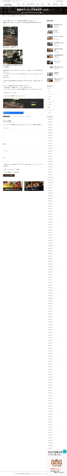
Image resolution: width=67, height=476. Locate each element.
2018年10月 (50, 245)
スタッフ (50, 91)
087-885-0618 (60, 1)
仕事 (50, 96)
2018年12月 (50, 240)
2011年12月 (50, 437)
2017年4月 (50, 285)
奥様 (29, 116)
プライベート (15, 116)
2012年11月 (50, 408)
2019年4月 (50, 229)
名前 (4, 144)
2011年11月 (50, 440)
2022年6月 (50, 166)
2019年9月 (50, 222)
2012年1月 (50, 435)
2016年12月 (50, 293)
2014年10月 (50, 356)
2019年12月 (50, 214)
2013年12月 (50, 374)
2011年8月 (50, 448)
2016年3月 (50, 316)
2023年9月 (50, 148)
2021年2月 (50, 190)
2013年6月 (50, 390)
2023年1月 (50, 153)
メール (5, 150)
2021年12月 (50, 177)
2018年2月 (50, 258)
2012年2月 (50, 432)
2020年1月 (50, 211)
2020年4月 (50, 206)
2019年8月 (50, 224)
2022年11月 (50, 158)
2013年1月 (50, 403)
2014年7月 (50, 364)
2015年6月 (50, 337)
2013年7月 (50, 387)
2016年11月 (50, 295)
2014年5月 (50, 366)
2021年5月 (50, 185)
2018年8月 (50, 248)
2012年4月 (50, 427)
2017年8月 (50, 274)
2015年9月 (50, 332)
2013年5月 (50, 392)
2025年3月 (50, 127)
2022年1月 (50, 174)
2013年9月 (50, 382)
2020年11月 (50, 195)
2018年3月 (50, 256)
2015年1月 (50, 348)
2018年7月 (50, 250)
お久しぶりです (57, 61)
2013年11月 (50, 377)
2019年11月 (50, 216)
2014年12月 (50, 350)
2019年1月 (50, 237)
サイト (4, 157)
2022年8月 (50, 164)
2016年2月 (50, 319)
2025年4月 (50, 124)
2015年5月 (50, 340)
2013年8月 (50, 385)
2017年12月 (50, 264)
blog (11, 116)
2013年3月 (50, 398)
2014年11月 (50, 353)
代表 (26, 116)
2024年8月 (50, 132)
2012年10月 (50, 411)
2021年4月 (50, 187)
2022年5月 (50, 169)
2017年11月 (50, 266)
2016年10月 (50, 298)
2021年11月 (50, 179)
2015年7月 (50, 335)
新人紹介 (56, 30)
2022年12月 (50, 156)
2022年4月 (50, 172)
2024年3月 (50, 137)
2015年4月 (50, 343)
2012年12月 (50, 406)
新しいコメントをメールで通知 (12, 169)
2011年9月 (50, 445)
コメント (6, 128)
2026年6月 (50, 122)
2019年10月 (50, 219)
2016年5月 (50, 311)
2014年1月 (50, 371)
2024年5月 (50, 135)
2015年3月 (50, 345)
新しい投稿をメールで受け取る (12, 172)
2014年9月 (50, 358)
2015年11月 (50, 327)
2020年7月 (50, 203)
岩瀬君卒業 (56, 72)
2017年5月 (50, 282)
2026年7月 (50, 119)
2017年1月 (50, 290)
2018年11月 (50, 243)
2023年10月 (50, 145)
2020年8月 (50, 200)
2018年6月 (50, 253)
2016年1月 (50, 321)
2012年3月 (50, 429)
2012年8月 (50, 416)
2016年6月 (50, 308)
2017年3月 (50, 287)
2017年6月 (50, 279)
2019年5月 (50, 227)
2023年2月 (50, 150)
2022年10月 (50, 161)
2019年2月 (50, 235)
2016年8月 (50, 303)
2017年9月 (50, 271)
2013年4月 (50, 395)
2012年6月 (50, 421)
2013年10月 (50, 379)
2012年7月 (50, 419)
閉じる (64, 451)
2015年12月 (50, 324)
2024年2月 (50, 140)
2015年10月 (50, 329)
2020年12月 (50, 193)
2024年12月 (50, 129)
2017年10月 (50, 269)
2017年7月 (50, 277)
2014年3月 (50, 369)
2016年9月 (50, 300)
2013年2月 (50, 400)
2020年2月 (50, 208)
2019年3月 (50, 232)
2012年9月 (50, 414)
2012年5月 (50, 424)
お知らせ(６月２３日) (58, 67)
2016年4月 (50, 314)
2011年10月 (50, 442)
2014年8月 (50, 361)
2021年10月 (50, 182)
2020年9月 (50, 198)
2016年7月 (50, 306)
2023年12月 (50, 143)
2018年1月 (50, 261)
